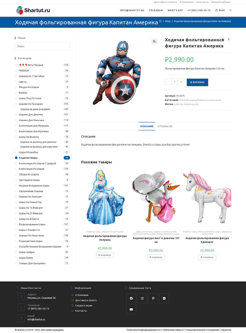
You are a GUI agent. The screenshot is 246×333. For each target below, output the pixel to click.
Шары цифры (27, 252)
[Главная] (160, 21)
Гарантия (226, 330)
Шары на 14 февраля (31, 207)
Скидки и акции (83, 305)
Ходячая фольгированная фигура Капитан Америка (202, 21)
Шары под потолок (30, 98)
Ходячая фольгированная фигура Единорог (207, 240)
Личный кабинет (221, 2)
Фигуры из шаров (29, 87)
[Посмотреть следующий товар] (228, 39)
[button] (154, 41)
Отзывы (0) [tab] (165, 126)
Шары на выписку (144, 231)
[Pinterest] (153, 298)
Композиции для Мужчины (34, 131)
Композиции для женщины (34, 125)
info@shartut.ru (36, 319)
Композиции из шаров (31, 168)
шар (196, 104)
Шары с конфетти (29, 230)
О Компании (187, 2)
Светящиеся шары (29, 180)
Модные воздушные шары (34, 185)
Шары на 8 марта (29, 219)
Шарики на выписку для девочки (38, 142)
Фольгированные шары (168, 234)
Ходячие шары (187, 100)
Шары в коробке (28, 152)
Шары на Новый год (30, 202)
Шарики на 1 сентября (31, 76)
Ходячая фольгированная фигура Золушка (105, 238)
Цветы (22, 81)
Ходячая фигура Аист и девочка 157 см (156, 240)
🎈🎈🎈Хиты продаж (31, 65)
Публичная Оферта (173, 330)
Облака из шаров (29, 174)
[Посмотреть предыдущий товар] (222, 39)
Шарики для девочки (31, 114)
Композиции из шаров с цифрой (37, 163)
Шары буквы (26, 257)
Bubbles (23, 92)
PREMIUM (24, 70)
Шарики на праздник (31, 104)
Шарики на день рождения (35, 109)
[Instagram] (142, 298)
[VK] (164, 298)
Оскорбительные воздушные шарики (40, 246)
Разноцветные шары (31, 241)
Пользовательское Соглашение (202, 330)
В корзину (197, 82)
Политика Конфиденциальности (144, 330)
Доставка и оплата (165, 2)
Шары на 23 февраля (31, 213)
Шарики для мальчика (31, 120)
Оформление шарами (31, 191)
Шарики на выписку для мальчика (38, 146)
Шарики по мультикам (209, 100)
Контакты (202, 2)
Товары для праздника (32, 263)
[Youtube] (131, 309)
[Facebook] (131, 298)
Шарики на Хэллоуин (30, 196)
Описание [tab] (146, 126)
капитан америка (183, 104)
